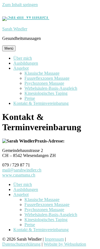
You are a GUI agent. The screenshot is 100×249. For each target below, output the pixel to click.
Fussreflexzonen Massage (46, 78)
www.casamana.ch (18, 175)
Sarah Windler (14, 28)
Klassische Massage (41, 73)
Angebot (21, 68)
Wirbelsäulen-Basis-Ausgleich (50, 88)
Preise (29, 98)
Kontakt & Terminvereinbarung (41, 103)
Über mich (22, 58)
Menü (8, 48)
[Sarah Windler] (25, 16)
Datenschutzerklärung (21, 244)
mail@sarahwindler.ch (21, 170)
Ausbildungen (25, 63)
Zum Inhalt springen (20, 4)
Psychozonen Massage (44, 83)
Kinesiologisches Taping (46, 93)
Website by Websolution (65, 244)
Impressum (54, 239)
